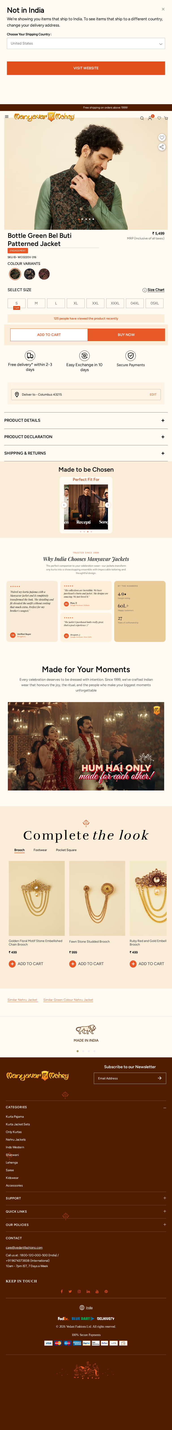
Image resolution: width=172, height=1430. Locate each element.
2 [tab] (82, 219)
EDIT (153, 394)
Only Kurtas (14, 1132)
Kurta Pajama (15, 1117)
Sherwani (12, 1155)
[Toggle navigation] (8, 117)
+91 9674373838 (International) (27, 1261)
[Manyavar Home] (51, 117)
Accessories (14, 1185)
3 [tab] (86, 219)
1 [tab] (78, 219)
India (89, 1308)
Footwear (40, 850)
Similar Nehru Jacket (23, 1000)
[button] (150, 118)
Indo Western (15, 1147)
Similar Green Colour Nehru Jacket (68, 1000)
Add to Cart (49, 335)
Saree (10, 1170)
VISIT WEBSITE (86, 68)
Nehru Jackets (16, 1140)
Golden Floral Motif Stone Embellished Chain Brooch (35, 942)
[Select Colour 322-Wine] (45, 274)
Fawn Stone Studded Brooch (89, 942)
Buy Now (126, 335)
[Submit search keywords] (142, 118)
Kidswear (12, 1178)
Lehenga (12, 1162)
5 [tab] (93, 219)
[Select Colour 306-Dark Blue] (30, 274)
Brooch (19, 850)
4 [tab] (89, 219)
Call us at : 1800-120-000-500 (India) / (32, 1255)
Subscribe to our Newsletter (130, 1066)
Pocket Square (66, 850)
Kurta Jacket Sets (18, 1124)
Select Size (20, 289)
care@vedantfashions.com (24, 1248)
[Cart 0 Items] (166, 118)
